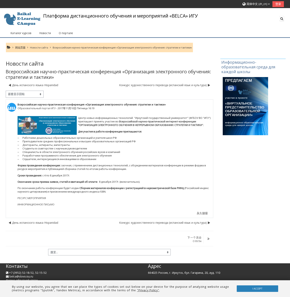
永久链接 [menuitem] (202, 213)
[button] (256, 4)
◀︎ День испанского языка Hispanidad (33, 85)
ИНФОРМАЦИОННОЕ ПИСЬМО (36, 204)
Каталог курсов (20, 33)
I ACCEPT (257, 288)
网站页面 (20, 47)
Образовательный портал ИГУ (37, 108)
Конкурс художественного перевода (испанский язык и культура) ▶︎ (164, 85)
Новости (45, 33)
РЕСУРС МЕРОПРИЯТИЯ (32, 198)
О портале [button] (66, 33)
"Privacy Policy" (148, 290)
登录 (278, 4)
